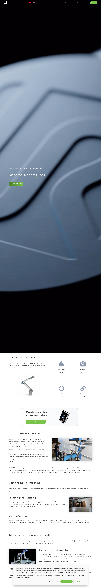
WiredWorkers (13, 168)
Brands (27, 168)
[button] (93, 2)
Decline (79, 581)
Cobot (21, 168)
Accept (66, 581)
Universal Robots (36, 168)
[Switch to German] (38, 3)
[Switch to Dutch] (30, 3)
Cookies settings (53, 581)
